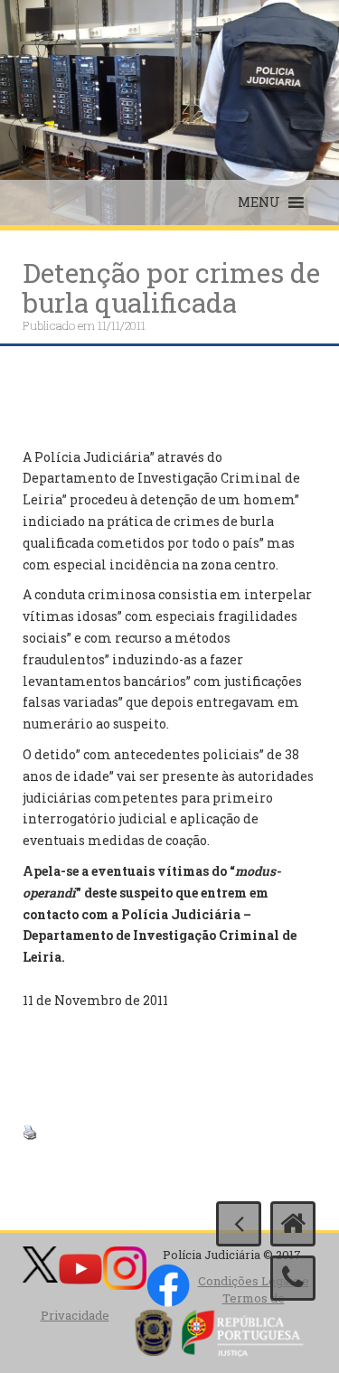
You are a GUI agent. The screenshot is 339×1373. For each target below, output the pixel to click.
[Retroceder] (238, 1223)
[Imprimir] (30, 1130)
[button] (259, 202)
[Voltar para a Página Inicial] (292, 1223)
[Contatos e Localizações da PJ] (292, 1278)
